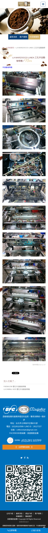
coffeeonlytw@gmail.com (26, 430)
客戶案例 (38, 513)
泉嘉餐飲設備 (32, 433)
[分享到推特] (21, 458)
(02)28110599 (17, 426)
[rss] (28, 458)
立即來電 (13, 530)
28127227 (37, 426)
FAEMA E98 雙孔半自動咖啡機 (15, 386)
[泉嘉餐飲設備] (24, 4)
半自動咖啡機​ (7, 67)
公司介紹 (10, 513)
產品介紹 (28, 513)
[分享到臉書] (24, 458)
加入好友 (37, 530)
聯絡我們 (28, 516)
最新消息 (19, 513)
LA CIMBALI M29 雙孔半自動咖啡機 (17, 389)
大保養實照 (10, 48)
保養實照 (19, 516)
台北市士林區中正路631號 (27, 423)
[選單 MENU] (43, 4)
